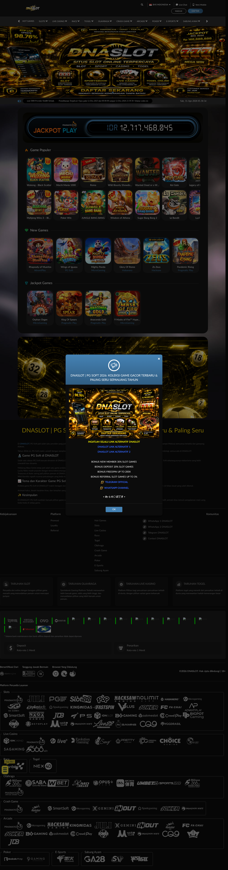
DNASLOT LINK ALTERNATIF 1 (114, 447)
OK (114, 509)
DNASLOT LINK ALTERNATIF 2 (114, 452)
